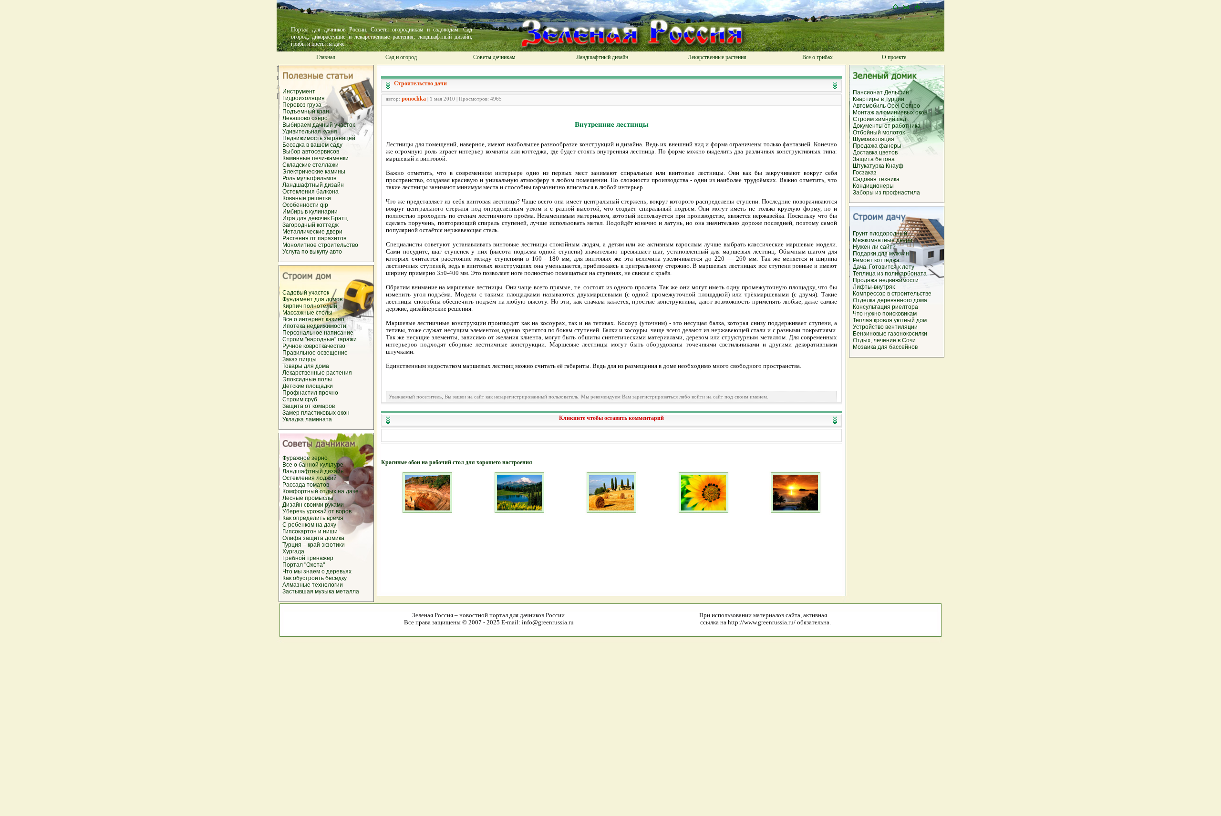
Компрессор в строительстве (892, 293)
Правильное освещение (315, 352)
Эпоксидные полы (307, 379)
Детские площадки (307, 386)
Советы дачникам (494, 57)
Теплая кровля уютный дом (890, 320)
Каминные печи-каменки (315, 158)
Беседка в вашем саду (312, 145)
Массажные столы (307, 312)
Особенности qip (305, 205)
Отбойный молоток (879, 132)
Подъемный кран (305, 111)
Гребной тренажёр (307, 558)
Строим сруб (299, 399)
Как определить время (312, 518)
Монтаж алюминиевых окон (890, 112)
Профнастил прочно (310, 392)
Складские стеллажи (310, 165)
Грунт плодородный (880, 233)
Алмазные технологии (312, 584)
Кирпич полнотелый (309, 306)
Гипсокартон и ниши (310, 531)
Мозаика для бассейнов (885, 347)
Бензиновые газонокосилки (890, 333)
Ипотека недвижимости (314, 326)
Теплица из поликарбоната (890, 273)
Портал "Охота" (303, 564)
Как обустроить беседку (314, 578)
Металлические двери (312, 231)
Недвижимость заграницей (318, 138)
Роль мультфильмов (309, 178)
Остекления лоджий (309, 478)
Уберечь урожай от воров (317, 511)
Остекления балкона (310, 191)
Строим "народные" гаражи (319, 339)
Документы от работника (887, 125)
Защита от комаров (308, 406)
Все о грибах (817, 57)
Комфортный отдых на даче (320, 491)
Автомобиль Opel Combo (886, 105)
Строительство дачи (420, 83)
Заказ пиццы (299, 359)
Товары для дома (305, 366)
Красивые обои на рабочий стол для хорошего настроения (456, 462)
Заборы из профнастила (886, 192)
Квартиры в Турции (878, 99)
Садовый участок (305, 292)
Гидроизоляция (303, 98)
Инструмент (298, 91)
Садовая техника (876, 179)
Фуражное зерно (305, 458)
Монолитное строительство (320, 245)
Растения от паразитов (314, 238)
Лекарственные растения (717, 57)
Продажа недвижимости (886, 280)
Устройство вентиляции (885, 327)
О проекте (894, 57)
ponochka (414, 98)
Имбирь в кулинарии (310, 211)
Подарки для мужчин (881, 253)
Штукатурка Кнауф (878, 166)
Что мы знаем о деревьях (317, 571)
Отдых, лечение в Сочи (884, 340)
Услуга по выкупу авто (312, 251)
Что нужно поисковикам (885, 313)
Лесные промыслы (307, 498)
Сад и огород (401, 57)
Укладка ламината (307, 419)
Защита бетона (874, 159)
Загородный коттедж (310, 225)
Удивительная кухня (309, 131)
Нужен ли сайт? (874, 247)
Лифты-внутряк (874, 287)
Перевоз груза (301, 105)
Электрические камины (313, 171)
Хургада (293, 551)
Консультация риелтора (885, 307)
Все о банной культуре (312, 464)
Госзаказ (865, 172)
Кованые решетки (306, 198)
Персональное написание (317, 332)
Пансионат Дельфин (881, 92)
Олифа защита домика (313, 538)
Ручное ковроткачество (313, 346)
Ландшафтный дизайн (602, 57)
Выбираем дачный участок (318, 125)
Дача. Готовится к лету (883, 267)
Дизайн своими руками (313, 504)
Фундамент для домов (312, 299)
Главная (325, 57)
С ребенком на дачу (309, 524)
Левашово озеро (305, 118)
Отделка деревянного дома (890, 300)
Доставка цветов (875, 152)
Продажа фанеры (877, 146)
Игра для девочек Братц (315, 218)
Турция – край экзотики (313, 544)
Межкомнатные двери (882, 240)
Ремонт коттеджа (876, 260)
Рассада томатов (305, 484)
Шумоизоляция (873, 139)
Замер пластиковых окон (316, 412)
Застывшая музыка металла (320, 591)
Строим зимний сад (879, 119)
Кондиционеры (873, 186)
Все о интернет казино (313, 319)
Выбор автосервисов (310, 151)
